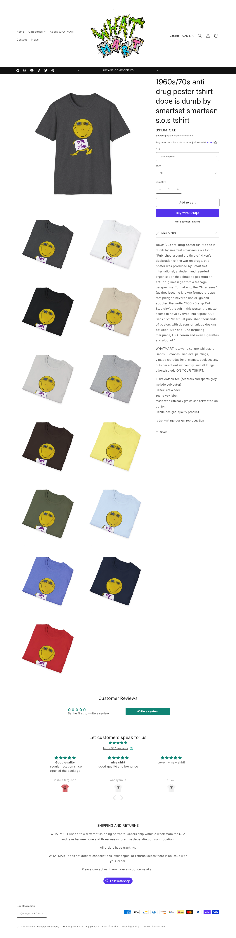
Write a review (147, 711)
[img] (118, 743)
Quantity (161, 181)
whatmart (31, 926)
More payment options (187, 221)
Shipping (161, 135)
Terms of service (109, 926)
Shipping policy (130, 926)
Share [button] (164, 432)
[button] (37, 32)
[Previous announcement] (79, 70)
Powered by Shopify (48, 926)
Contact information (154, 926)
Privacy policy (89, 926)
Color (159, 149)
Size (158, 165)
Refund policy (70, 926)
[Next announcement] (157, 70)
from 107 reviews (115, 748)
